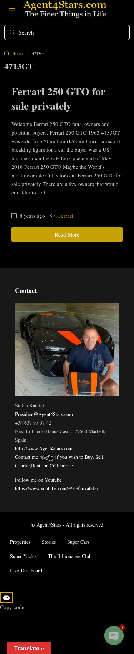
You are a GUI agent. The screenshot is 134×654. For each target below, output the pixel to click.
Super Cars (78, 541)
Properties (20, 541)
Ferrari (65, 215)
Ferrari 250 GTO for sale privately (58, 98)
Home (17, 53)
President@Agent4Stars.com (44, 414)
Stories (49, 541)
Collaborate (61, 465)
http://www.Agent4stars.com (44, 448)
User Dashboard (26, 570)
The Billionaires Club (69, 556)
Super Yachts (23, 556)
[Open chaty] (114, 635)
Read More (67, 234)
